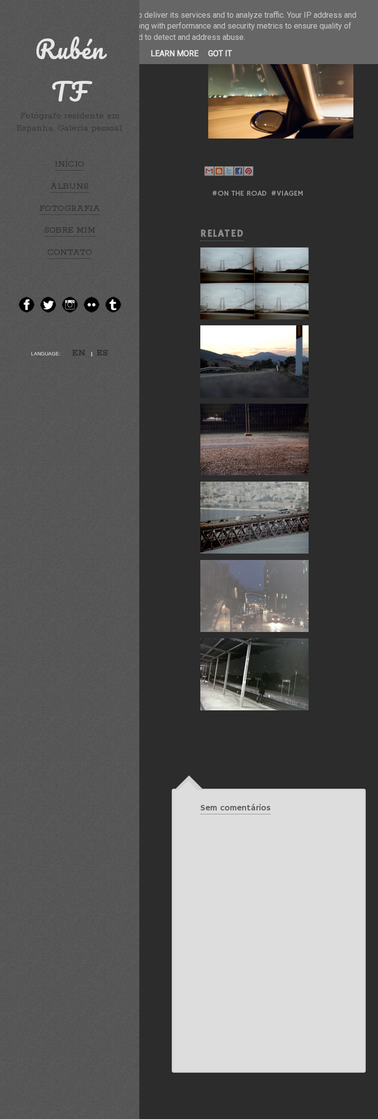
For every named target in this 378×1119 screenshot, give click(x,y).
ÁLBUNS (69, 186)
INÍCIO (69, 164)
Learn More (174, 53)
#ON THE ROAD (239, 194)
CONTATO (70, 252)
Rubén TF (70, 70)
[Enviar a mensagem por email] (209, 171)
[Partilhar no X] (229, 171)
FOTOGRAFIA (69, 208)
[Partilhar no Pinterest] (248, 171)
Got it (220, 53)
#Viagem (287, 194)
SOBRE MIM (70, 230)
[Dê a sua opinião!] (219, 171)
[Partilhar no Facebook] (239, 171)
